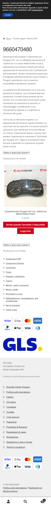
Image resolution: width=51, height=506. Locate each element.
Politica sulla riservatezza (18, 392)
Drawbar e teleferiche (15, 276)
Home (8, 38)
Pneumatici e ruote (14, 294)
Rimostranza (12, 437)
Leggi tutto (25, 230)
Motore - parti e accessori (17, 285)
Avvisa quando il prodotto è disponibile (25, 224)
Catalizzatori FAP (13, 259)
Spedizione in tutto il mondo (19, 442)
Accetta (7, 15)
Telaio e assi (11, 309)
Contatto (10, 412)
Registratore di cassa (16, 432)
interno (9, 280)
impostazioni (37, 10)
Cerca (25, 501)
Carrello (39, 499)
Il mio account (12, 417)
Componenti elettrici (15, 263)
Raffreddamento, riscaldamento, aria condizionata (22, 299)
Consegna (11, 406)
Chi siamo (11, 402)
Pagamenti (11, 421)
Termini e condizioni (15, 447)
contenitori (11, 267)
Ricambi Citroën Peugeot (18, 386)
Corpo (8, 272)
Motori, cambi (12, 289)
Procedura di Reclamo (16, 427)
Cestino (10, 396)
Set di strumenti (13, 305)
